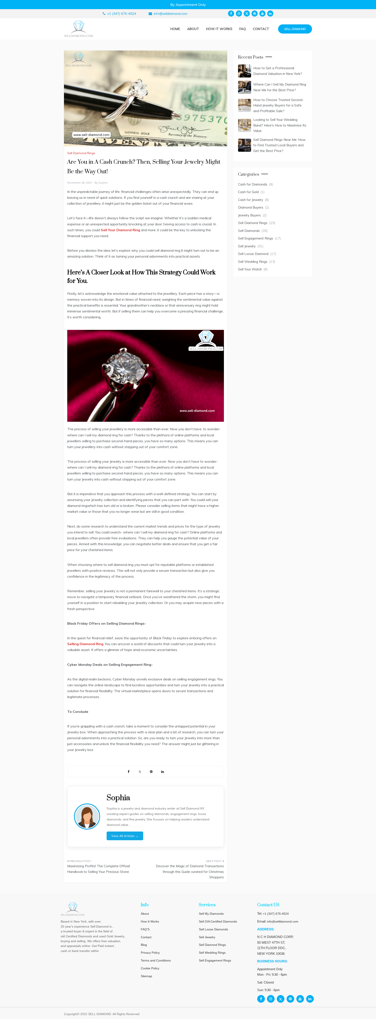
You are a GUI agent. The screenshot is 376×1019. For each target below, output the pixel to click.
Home (175, 29)
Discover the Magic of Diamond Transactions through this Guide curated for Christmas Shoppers (190, 871)
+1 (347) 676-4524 (276, 913)
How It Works (150, 921)
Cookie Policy (150, 968)
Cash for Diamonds (252, 184)
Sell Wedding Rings (252, 262)
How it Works (219, 29)
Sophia (102, 182)
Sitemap (146, 976)
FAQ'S (145, 929)
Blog (144, 944)
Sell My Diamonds (211, 913)
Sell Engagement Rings (255, 238)
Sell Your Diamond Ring (120, 230)
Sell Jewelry (247, 246)
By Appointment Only (188, 4)
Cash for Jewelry (250, 200)
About (193, 29)
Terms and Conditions (156, 960)
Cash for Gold (248, 192)
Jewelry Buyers (249, 215)
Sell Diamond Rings (81, 153)
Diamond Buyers (250, 207)
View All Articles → (124, 836)
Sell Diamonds (249, 231)
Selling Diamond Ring (85, 644)
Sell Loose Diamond (253, 254)
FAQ (242, 29)
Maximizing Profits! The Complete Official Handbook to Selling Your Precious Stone (98, 869)
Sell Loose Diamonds (213, 929)
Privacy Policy (150, 952)
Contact (261, 29)
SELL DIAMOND (295, 29)
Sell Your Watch (250, 269)
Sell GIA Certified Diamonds (218, 921)
